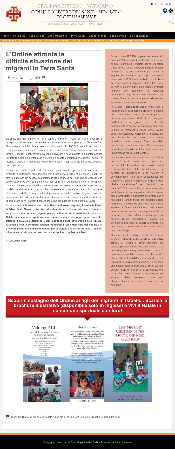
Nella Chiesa (37, 35)
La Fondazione (139, 35)
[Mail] (38, 77)
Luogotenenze (97, 35)
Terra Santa (78, 35)
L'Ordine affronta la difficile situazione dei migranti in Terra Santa (114, 40)
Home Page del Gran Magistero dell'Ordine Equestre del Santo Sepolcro (35, 40)
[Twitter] (170, 10)
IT (152, 3)
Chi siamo (19, 35)
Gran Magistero (57, 35)
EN (156, 3)
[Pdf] (44, 77)
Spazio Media (118, 35)
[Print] (31, 77)
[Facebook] (165, 10)
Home (5, 35)
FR (161, 3)
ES (166, 3)
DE (170, 3)
